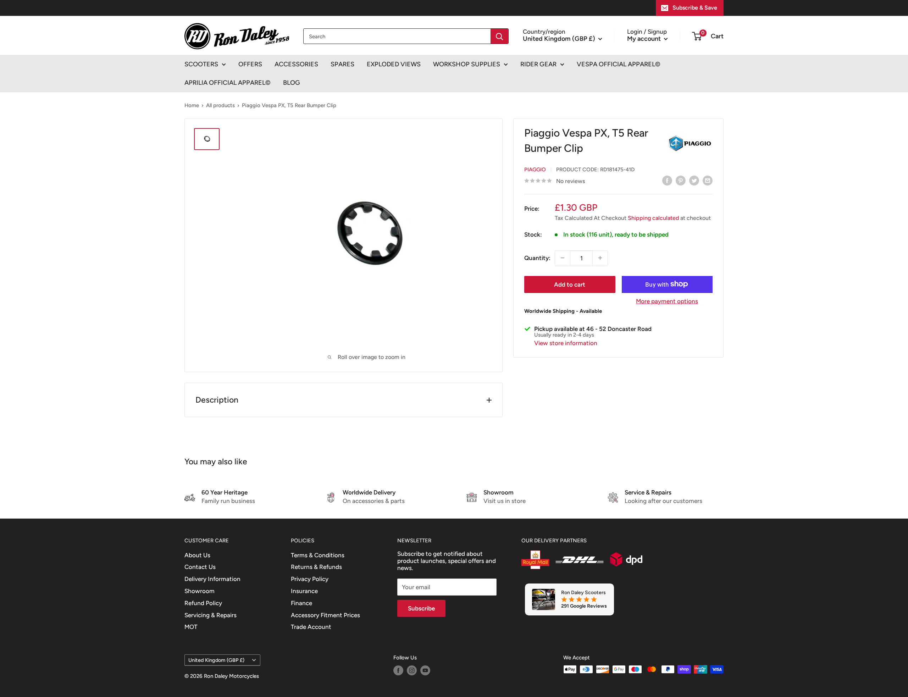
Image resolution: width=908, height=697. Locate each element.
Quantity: (537, 257)
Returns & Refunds (316, 566)
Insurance (304, 590)
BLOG (291, 83)
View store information (565, 342)
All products (220, 105)
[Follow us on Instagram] (412, 670)
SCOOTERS (201, 64)
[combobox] (397, 36)
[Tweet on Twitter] (694, 180)
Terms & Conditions (317, 555)
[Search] (499, 36)
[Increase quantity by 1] (600, 257)
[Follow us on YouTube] (425, 670)
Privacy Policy (309, 578)
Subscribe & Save (694, 7)
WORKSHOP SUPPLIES (466, 64)
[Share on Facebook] (667, 180)
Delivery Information (212, 578)
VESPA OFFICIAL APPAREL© (618, 64)
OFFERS (250, 64)
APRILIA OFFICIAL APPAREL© (227, 83)
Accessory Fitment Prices (325, 615)
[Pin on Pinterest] (681, 180)
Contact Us (200, 566)
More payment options (667, 300)
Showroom (199, 590)
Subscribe (421, 608)
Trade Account (311, 626)
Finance (301, 603)
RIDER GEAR (538, 64)
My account (644, 38)
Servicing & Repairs (210, 615)
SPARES (342, 64)
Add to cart (569, 284)
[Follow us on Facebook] (398, 670)
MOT (191, 626)
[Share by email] (708, 180)
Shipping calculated (653, 217)
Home (191, 105)
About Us (197, 555)
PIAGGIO (535, 169)
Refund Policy (203, 603)
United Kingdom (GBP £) (216, 660)
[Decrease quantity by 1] (562, 257)
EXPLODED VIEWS (394, 64)
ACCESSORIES (296, 64)
